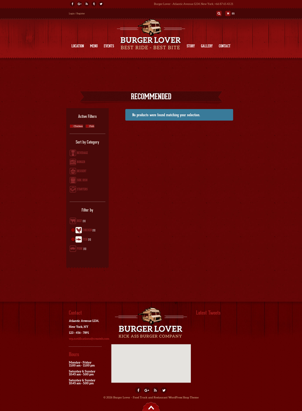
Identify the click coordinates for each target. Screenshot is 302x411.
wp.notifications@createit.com (89, 338)
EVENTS (109, 46)
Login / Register (77, 13)
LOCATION (77, 46)
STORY (191, 46)
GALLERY (207, 46)
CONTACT (225, 46)
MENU (94, 46)
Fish (91, 126)
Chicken (78, 126)
